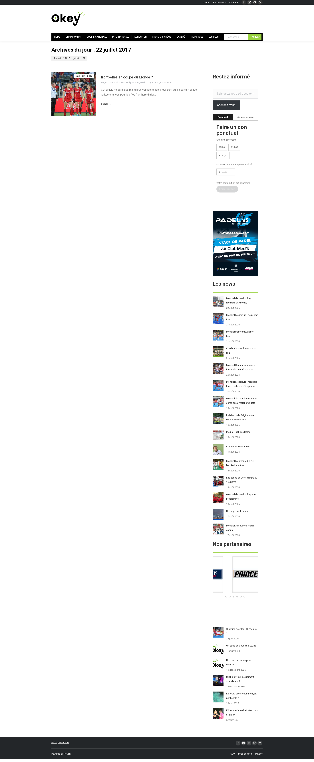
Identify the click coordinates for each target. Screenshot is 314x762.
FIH (102, 82)
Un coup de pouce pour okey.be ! (238, 662)
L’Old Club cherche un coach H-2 (241, 350)
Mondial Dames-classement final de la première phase (241, 367)
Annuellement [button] (245, 117)
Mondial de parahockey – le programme (240, 496)
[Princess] (235, 592)
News (122, 82)
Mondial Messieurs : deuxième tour (242, 317)
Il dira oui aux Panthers (237, 446)
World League (147, 82)
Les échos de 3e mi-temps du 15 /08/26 (241, 479)
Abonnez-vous (226, 105)
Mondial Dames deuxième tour (239, 333)
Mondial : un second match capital (240, 527)
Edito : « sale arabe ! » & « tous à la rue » (242, 712)
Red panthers (132, 82)
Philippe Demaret (60, 742)
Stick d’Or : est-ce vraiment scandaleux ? (240, 679)
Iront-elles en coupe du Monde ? (127, 77)
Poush (67, 754)
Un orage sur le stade (237, 511)
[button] (226, 596)
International (111, 82)
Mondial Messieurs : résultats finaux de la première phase (241, 384)
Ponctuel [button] (223, 117)
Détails (104, 104)
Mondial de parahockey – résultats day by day (239, 300)
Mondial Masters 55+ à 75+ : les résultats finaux (240, 463)
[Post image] (218, 301)
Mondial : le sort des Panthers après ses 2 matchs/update (241, 400)
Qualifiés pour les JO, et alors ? (241, 631)
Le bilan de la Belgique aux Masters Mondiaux (240, 417)
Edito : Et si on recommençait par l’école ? (241, 695)
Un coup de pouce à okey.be (241, 645)
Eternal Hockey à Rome (238, 432)
